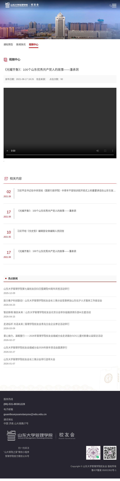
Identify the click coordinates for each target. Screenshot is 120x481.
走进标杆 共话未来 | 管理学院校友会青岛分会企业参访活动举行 (36, 324)
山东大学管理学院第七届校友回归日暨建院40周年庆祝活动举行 (36, 288)
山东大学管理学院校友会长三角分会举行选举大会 (29, 359)
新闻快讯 (21, 44)
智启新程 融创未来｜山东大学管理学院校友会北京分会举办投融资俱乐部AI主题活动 (47, 312)
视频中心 (33, 44)
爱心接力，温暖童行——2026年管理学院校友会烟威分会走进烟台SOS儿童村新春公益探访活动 (53, 335)
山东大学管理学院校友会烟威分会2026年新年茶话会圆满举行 (35, 347)
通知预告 (8, 44)
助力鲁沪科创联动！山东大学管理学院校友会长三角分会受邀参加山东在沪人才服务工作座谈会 (53, 300)
